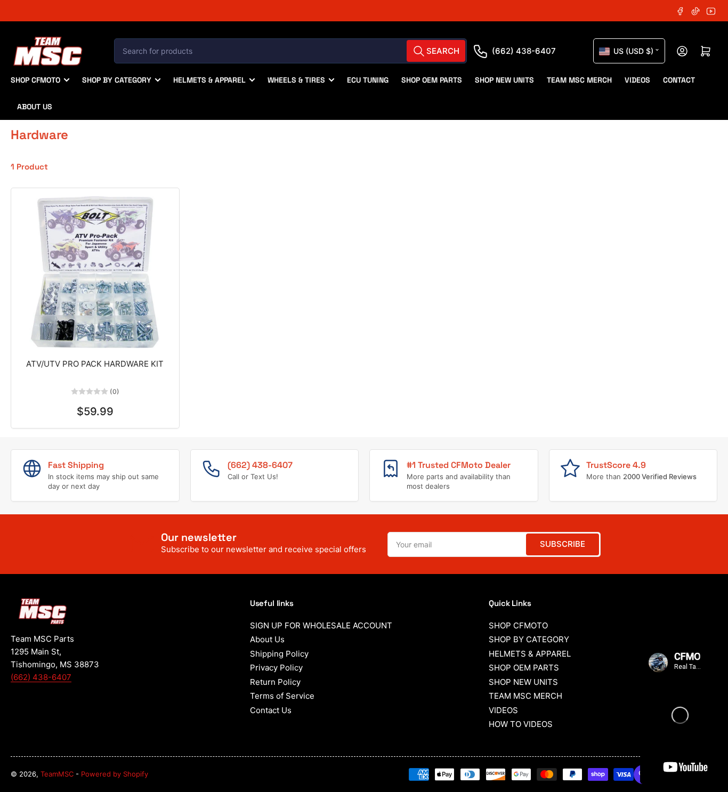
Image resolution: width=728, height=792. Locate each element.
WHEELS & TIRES (296, 80)
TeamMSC (57, 774)
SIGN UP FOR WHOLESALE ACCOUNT (321, 625)
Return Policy (275, 682)
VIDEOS (637, 80)
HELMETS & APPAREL (209, 80)
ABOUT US (34, 106)
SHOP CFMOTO (35, 80)
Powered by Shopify (114, 774)
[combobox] (290, 50)
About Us (267, 639)
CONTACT (679, 80)
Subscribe (562, 544)
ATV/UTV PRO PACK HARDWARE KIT (95, 364)
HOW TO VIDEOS (521, 724)
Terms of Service (282, 696)
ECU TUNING (368, 80)
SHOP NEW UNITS (504, 80)
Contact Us (271, 710)
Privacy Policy (276, 667)
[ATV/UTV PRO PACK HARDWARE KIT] (95, 272)
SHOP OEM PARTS (431, 80)
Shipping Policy (279, 654)
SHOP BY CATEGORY (116, 80)
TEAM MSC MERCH (579, 80)
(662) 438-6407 (524, 51)
